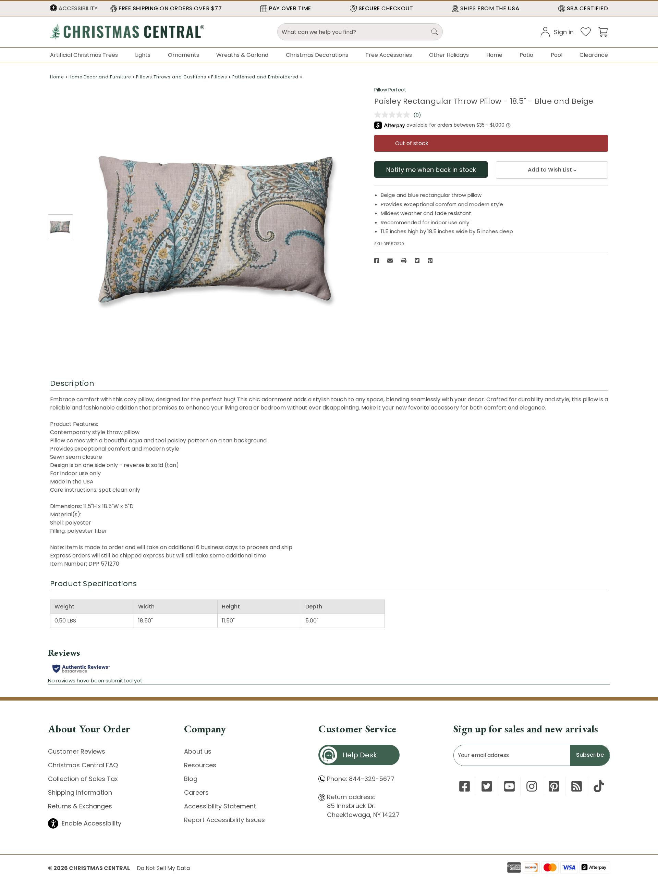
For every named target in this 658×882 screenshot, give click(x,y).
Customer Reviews (76, 751)
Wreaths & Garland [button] (242, 55)
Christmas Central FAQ (83, 765)
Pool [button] (556, 55)
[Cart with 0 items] (603, 31)
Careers (196, 792)
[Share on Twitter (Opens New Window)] (417, 260)
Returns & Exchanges (80, 806)
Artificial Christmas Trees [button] (84, 55)
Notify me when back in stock (431, 169)
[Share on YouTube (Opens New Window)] (509, 786)
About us (197, 751)
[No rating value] (393, 114)
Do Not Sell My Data (163, 868)
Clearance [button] (594, 55)
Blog (190, 778)
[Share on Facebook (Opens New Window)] (376, 260)
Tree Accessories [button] (388, 55)
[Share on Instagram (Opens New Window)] (532, 786)
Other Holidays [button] (449, 55)
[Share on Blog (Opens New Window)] (577, 786)
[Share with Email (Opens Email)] (390, 260)
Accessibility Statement (220, 806)
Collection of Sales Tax (83, 778)
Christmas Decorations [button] (317, 55)
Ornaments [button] (183, 55)
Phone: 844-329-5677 (360, 778)
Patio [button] (526, 55)
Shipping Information (80, 792)
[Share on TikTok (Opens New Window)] (599, 786)
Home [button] (494, 55)
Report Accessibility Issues (224, 820)
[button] (74, 8)
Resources (200, 765)
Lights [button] (142, 55)
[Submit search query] (434, 32)
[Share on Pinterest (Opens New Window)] (430, 260)
